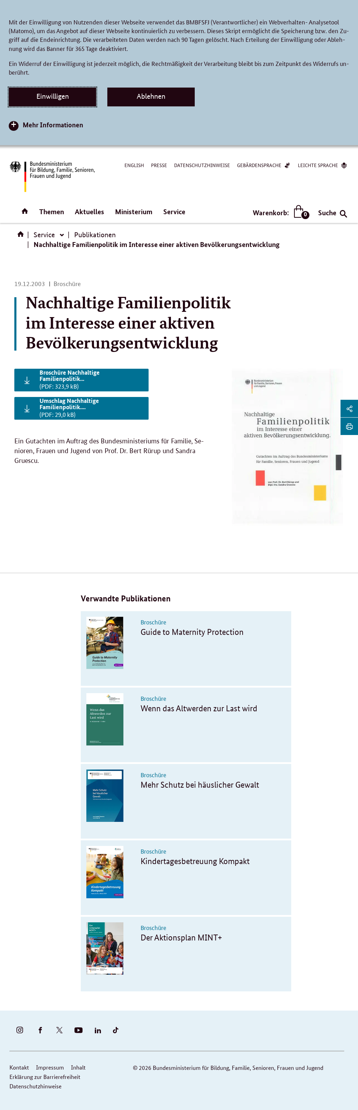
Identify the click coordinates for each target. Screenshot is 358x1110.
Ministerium (133, 211)
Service (174, 211)
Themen (51, 211)
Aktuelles (89, 211)
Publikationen (95, 235)
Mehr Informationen (53, 124)
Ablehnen (151, 96)
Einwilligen (52, 96)
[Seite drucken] (349, 426)
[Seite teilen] (349, 408)
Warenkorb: (279, 213)
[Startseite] (22, 236)
